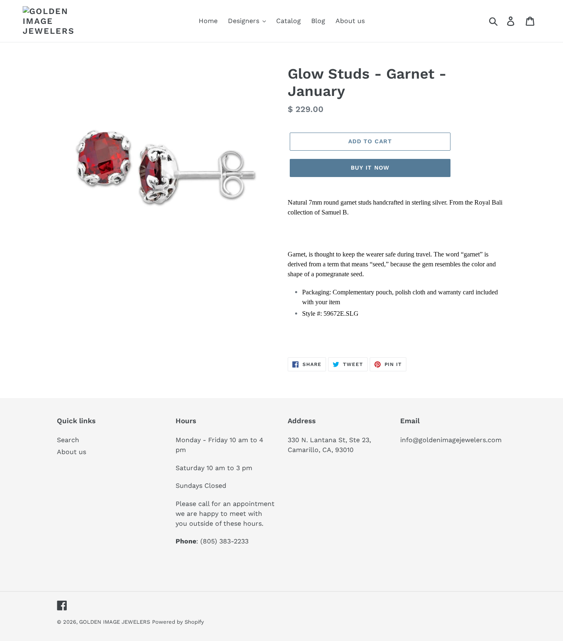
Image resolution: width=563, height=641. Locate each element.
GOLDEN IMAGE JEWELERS (114, 622)
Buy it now (370, 167)
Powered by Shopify (178, 622)
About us (71, 452)
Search (68, 440)
